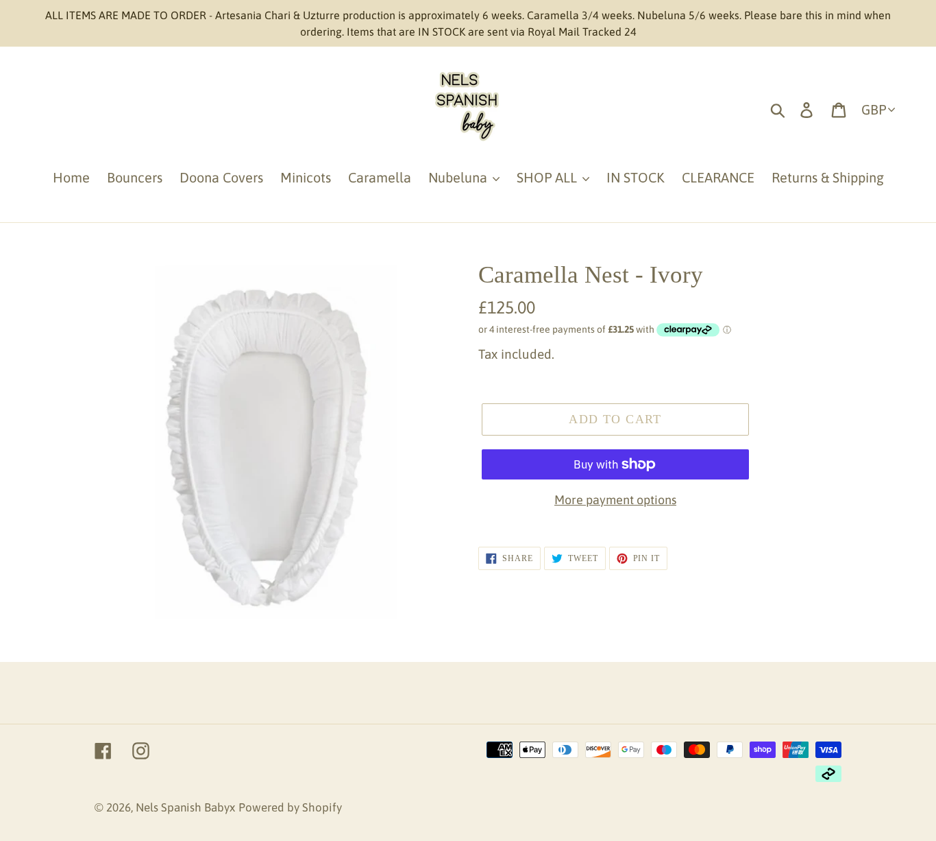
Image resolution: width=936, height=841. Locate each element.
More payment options (615, 500)
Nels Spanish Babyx (185, 807)
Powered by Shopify (290, 807)
